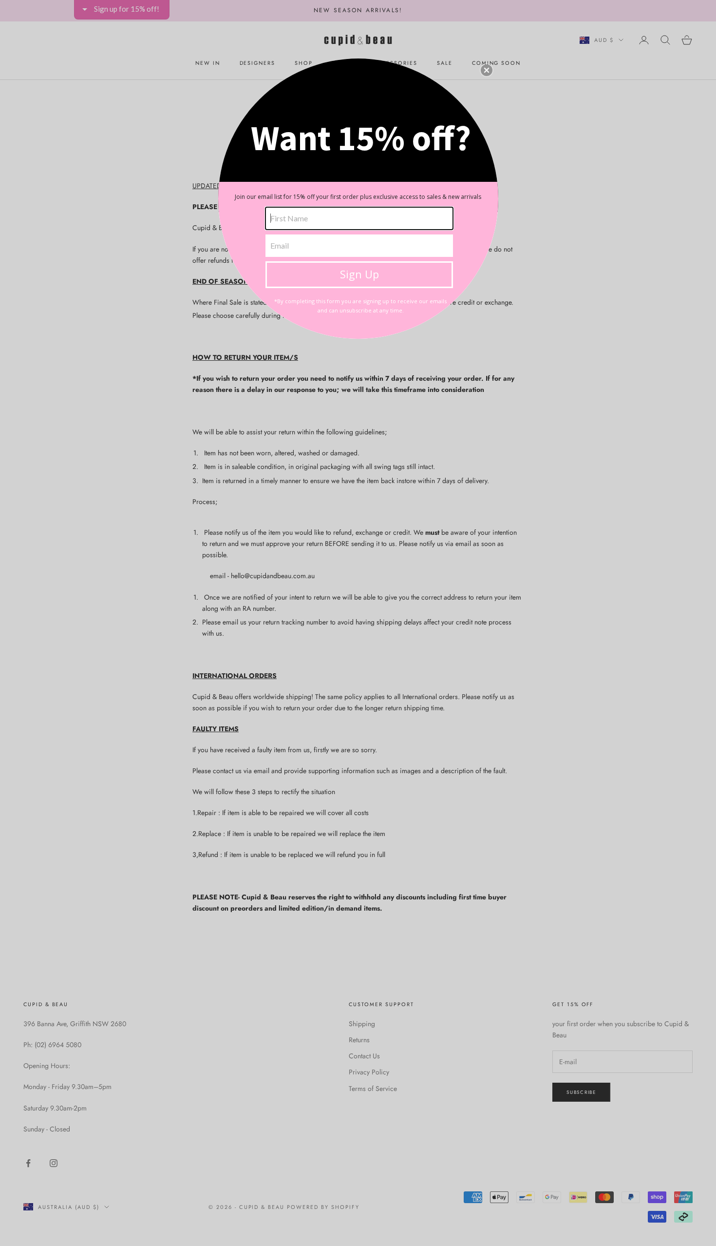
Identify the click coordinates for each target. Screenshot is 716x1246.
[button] (486, 70)
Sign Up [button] (359, 274)
